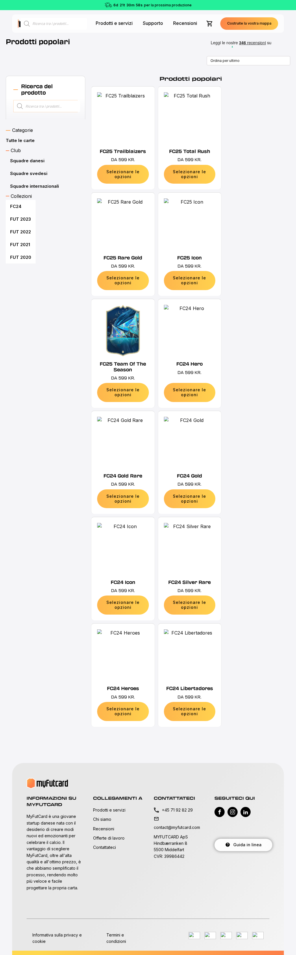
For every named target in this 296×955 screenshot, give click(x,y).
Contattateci (104, 847)
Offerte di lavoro (109, 838)
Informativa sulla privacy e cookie (57, 938)
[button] (249, 23)
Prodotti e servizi (114, 23)
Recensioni (185, 23)
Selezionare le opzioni (123, 174)
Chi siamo (102, 819)
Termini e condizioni (116, 938)
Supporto (153, 23)
